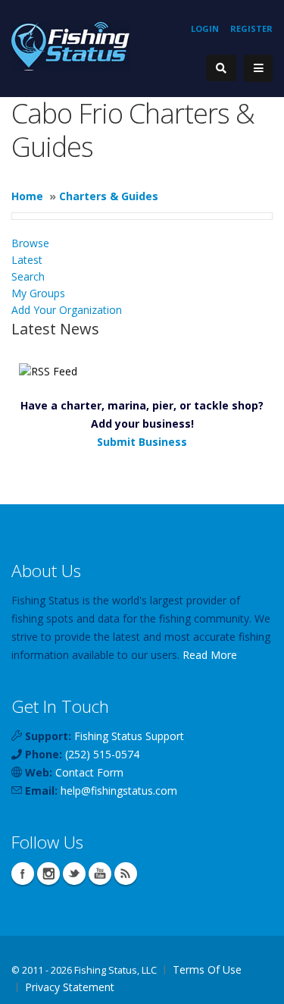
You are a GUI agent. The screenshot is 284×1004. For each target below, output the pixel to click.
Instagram (48, 873)
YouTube (100, 873)
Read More (210, 655)
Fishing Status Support (129, 736)
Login (205, 28)
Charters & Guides (108, 196)
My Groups (38, 293)
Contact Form (89, 772)
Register (251, 28)
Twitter (74, 873)
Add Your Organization (66, 310)
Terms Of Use (207, 969)
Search (28, 276)
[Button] (258, 68)
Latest (26, 260)
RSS (125, 873)
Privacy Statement (69, 987)
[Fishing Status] (70, 45)
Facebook (22, 873)
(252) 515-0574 (102, 754)
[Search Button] (221, 68)
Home (27, 196)
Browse (30, 243)
